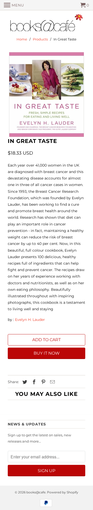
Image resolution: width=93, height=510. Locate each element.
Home (22, 39)
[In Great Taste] (46, 94)
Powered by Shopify (62, 492)
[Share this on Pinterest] (42, 382)
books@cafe (35, 492)
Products (40, 39)
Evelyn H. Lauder (30, 319)
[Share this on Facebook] (33, 382)
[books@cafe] (46, 23)
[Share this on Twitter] (24, 382)
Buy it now (47, 353)
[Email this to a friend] (52, 382)
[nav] (14, 5)
